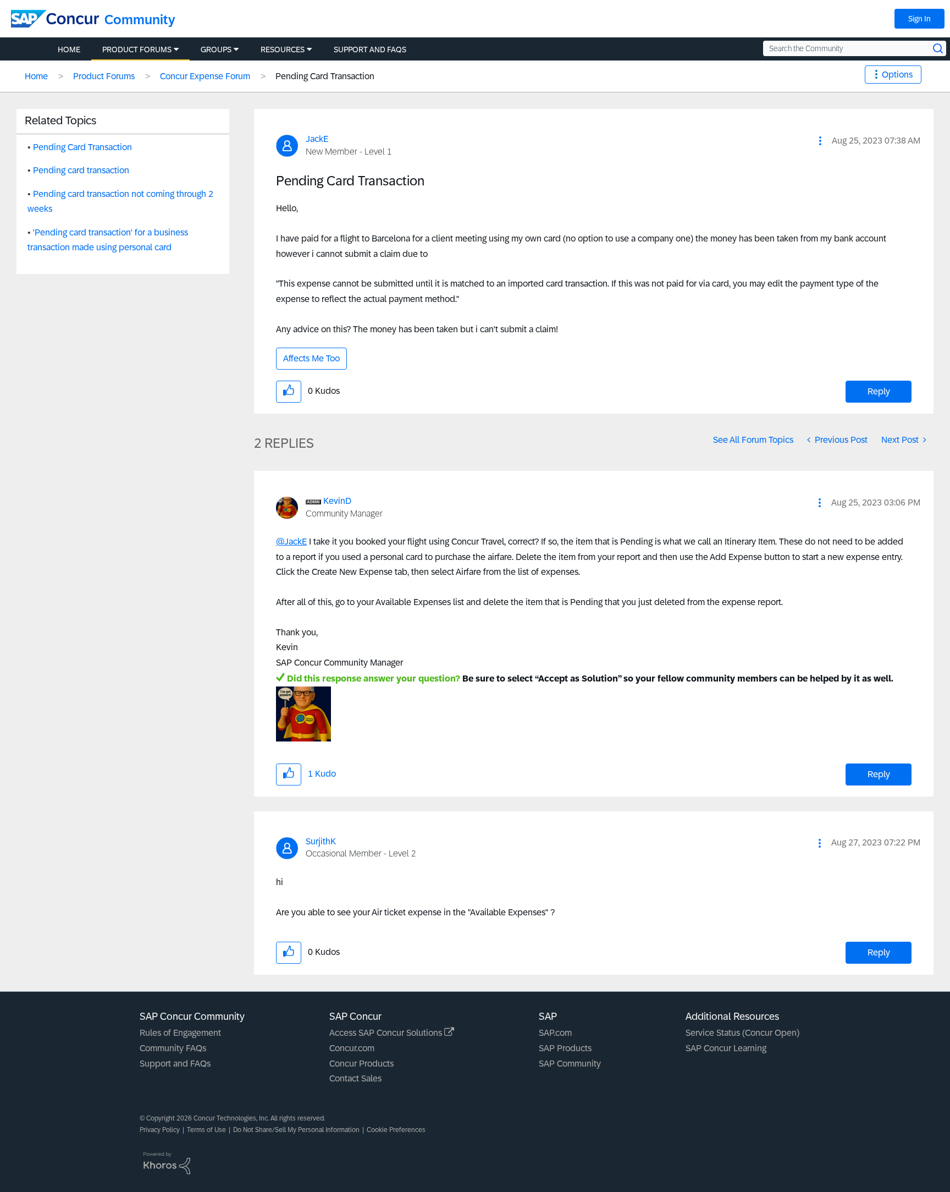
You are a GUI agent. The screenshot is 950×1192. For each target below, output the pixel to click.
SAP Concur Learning (726, 1048)
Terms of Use (206, 1130)
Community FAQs (173, 1048)
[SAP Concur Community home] (55, 19)
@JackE (291, 541)
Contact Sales (355, 1078)
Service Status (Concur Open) (742, 1032)
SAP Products (565, 1048)
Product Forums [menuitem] (137, 49)
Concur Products (361, 1063)
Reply (879, 391)
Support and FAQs (175, 1063)
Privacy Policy (160, 1130)
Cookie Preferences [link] (396, 1130)
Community (139, 19)
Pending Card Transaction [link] (324, 76)
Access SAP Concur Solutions (386, 1032)
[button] (820, 140)
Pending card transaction (81, 170)
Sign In (919, 18)
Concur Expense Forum (205, 76)
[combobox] (854, 48)
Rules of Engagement (180, 1032)
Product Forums (104, 76)
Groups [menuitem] (216, 49)
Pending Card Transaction (82, 147)
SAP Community (570, 1063)
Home (36, 76)
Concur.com (351, 1048)
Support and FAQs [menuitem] (370, 49)
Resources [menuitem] (283, 49)
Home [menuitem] (69, 49)
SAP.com (555, 1032)
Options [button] (897, 74)
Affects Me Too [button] (311, 358)
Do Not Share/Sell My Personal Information (296, 1130)
